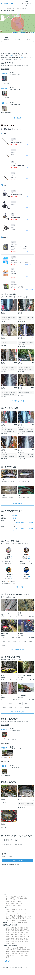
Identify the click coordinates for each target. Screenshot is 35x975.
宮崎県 (26, 941)
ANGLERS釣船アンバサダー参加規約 (21, 918)
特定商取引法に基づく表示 (23, 917)
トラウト (10, 55)
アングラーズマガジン (12, 903)
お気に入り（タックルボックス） (15, 901)
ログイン (21, 903)
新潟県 (27, 931)
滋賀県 (26, 934)
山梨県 (21, 932)
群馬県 (26, 929)
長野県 (26, 932)
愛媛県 (17, 940)
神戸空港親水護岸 (10, 951)
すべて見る (17, 118)
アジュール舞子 (24, 955)
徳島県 (8, 940)
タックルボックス (10, 900)
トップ (8, 896)
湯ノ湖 (12, 72)
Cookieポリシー (10, 911)
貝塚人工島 (24, 953)
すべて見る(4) (17, 503)
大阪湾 (24, 949)
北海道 (8, 927)
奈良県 (21, 936)
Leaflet (15, 32)
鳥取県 (8, 938)
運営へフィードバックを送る (13, 905)
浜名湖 (19, 949)
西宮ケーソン (15, 955)
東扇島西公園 (22, 948)
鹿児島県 (8, 943)
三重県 (21, 934)
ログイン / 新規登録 (26, 3)
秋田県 (26, 927)
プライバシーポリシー (22, 909)
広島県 (21, 938)
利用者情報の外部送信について (14, 915)
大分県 (21, 941)
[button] (2, 16)
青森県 (12, 927)
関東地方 (14, 515)
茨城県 (17, 929)
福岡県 (26, 940)
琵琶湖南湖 (9, 949)
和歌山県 (26, 936)
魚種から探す (23, 898)
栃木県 (14, 518)
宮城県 (21, 927)
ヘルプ (8, 909)
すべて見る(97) (17, 587)
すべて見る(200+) (17, 401)
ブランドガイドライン (12, 920)
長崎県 (12, 941)
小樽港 (8, 957)
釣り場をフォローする (17, 860)
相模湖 (8, 948)
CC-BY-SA (32, 32)
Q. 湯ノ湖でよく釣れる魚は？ (10, 840)
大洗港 (12, 953)
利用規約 (13, 909)
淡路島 (28, 949)
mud (21, 57)
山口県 (26, 938)
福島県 (12, 929)
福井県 (17, 932)
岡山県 (17, 938)
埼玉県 (8, 931)
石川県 (12, 932)
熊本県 (17, 941)
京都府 (8, 936)
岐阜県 (8, 934)
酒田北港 (17, 953)
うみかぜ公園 (14, 948)
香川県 (12, 940)
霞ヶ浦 (14, 949)
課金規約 (8, 918)
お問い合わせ (22, 920)
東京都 (17, 931)
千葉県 (12, 931)
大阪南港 (8, 955)
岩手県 (17, 927)
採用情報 (24, 922)
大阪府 (12, 936)
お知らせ (13, 922)
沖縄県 (13, 943)
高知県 (21, 940)
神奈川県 (22, 931)
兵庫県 (17, 936)
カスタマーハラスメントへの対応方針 (16, 913)
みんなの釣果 (14, 896)
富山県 (8, 932)
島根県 (12, 938)
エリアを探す (22, 896)
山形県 (8, 929)
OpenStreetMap (21, 32)
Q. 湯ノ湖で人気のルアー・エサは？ (12, 844)
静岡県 (12, 934)
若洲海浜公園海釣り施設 (23, 951)
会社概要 (18, 922)
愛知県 (17, 934)
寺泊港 (8, 953)
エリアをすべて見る (17, 649)
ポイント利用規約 (10, 917)
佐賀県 (8, 941)
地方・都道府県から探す (12, 898)
